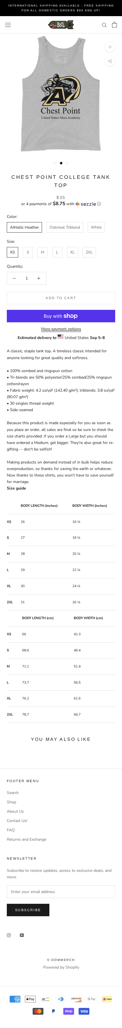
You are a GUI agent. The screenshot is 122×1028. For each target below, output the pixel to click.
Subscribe (28, 910)
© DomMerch (61, 960)
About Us (15, 811)
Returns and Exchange (26, 839)
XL (72, 252)
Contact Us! (17, 820)
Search (13, 792)
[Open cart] (114, 24)
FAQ (11, 830)
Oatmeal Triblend (65, 227)
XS (12, 252)
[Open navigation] (8, 25)
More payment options (61, 329)
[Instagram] (9, 935)
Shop (11, 802)
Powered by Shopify (61, 967)
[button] (61, 204)
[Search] (104, 24)
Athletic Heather (24, 227)
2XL (89, 252)
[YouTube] (22, 935)
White (96, 227)
